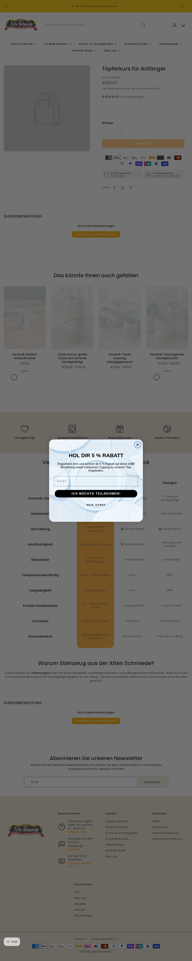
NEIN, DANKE (96, 505)
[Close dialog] (137, 444)
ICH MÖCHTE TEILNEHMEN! (96, 493)
